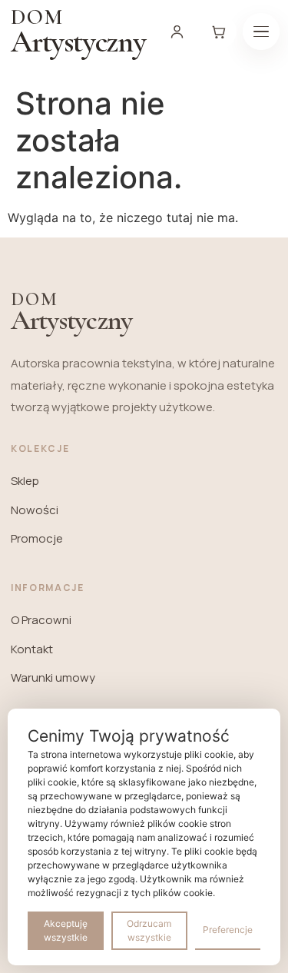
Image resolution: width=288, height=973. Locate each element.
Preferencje (228, 929)
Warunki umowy (53, 677)
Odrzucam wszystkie (149, 930)
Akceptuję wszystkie (66, 930)
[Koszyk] (219, 31)
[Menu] (261, 31)
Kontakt (32, 649)
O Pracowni (41, 620)
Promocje (37, 538)
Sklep (25, 481)
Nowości (34, 510)
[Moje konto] (177, 31)
